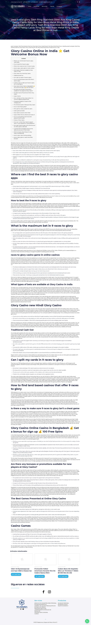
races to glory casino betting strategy (22, 135)
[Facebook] (77, 2)
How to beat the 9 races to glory (21, 64)
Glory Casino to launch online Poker (22, 112)
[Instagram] (79, 2)
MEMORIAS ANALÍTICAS (40, 608)
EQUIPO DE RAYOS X (63, 605)
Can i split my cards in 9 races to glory (22, 77)
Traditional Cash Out (18, 75)
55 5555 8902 (35, 2)
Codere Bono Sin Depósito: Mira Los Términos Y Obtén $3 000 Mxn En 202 (68, 571)
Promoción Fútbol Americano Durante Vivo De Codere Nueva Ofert (44, 571)
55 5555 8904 (27, 2)
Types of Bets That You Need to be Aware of (24, 114)
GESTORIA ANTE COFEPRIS (41, 612)
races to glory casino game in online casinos (24, 68)
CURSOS (36, 613)
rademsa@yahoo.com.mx (46, 2)
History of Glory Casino (19, 120)
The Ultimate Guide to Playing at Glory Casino (24, 104)
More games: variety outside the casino (23, 108)
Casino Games (17, 96)
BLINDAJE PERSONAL (63, 603)
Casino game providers (19, 110)
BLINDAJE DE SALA (63, 604)
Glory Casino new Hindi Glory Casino (22, 73)
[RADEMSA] (18, 6)
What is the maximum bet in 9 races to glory (24, 66)
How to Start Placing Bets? (20, 106)
